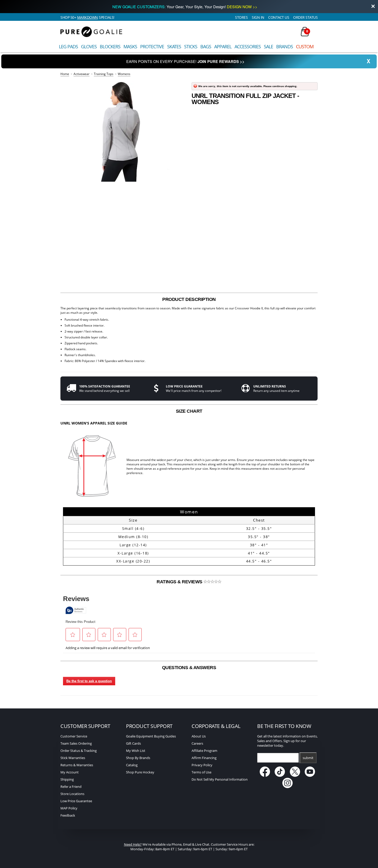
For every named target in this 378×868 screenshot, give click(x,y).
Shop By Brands (138, 757)
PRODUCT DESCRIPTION (189, 299)
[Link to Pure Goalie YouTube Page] (310, 775)
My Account (69, 772)
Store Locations (72, 793)
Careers (197, 743)
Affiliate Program (204, 750)
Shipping (67, 779)
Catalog (132, 765)
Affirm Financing (204, 757)
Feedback (67, 815)
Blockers (110, 46)
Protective (152, 46)
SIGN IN (258, 17)
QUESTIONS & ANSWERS (189, 667)
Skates (174, 46)
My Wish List (135, 750)
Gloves (89, 46)
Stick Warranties (72, 757)
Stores (241, 17)
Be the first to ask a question (89, 681)
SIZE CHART (189, 411)
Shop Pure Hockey (140, 772)
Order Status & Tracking (78, 750)
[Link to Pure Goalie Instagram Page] (287, 786)
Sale (268, 46)
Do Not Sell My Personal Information (220, 779)
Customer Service (73, 736)
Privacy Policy (202, 765)
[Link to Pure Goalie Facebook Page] (265, 775)
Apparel (222, 46)
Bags (205, 46)
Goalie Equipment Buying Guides (151, 736)
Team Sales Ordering (76, 743)
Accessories (248, 46)
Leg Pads (68, 46)
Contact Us (278, 17)
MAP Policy (68, 808)
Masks (130, 46)
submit (308, 757)
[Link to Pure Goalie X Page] (295, 775)
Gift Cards (133, 743)
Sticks (190, 46)
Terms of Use (201, 772)
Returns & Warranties (76, 765)
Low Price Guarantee (76, 801)
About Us (199, 736)
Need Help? (133, 844)
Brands (284, 46)
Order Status (305, 17)
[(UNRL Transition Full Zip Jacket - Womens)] (123, 131)
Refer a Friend (71, 786)
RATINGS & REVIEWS (180, 581)
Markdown (87, 17)
